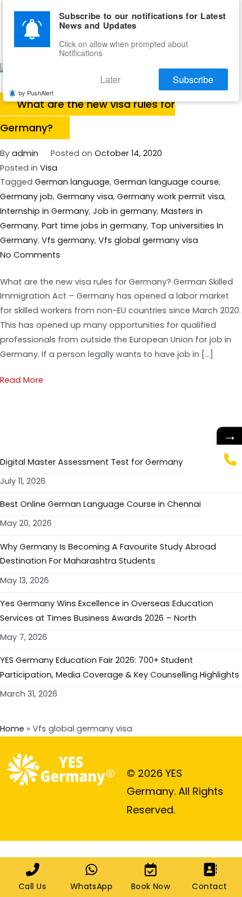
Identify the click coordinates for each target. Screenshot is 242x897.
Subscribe (202, 75)
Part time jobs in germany (94, 225)
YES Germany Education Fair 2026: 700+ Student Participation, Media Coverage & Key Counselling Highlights (119, 667)
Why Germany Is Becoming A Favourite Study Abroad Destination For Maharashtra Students (108, 554)
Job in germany (125, 211)
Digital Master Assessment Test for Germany (91, 462)
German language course (166, 181)
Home (12, 728)
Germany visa (85, 196)
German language (72, 181)
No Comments (30, 254)
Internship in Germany (44, 211)
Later (138, 75)
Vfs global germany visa (148, 240)
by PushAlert (36, 85)
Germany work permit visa (170, 196)
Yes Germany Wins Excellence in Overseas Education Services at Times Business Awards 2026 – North (106, 611)
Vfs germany (68, 240)
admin (25, 153)
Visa (48, 167)
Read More (21, 380)
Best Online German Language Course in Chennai (100, 504)
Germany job (26, 196)
